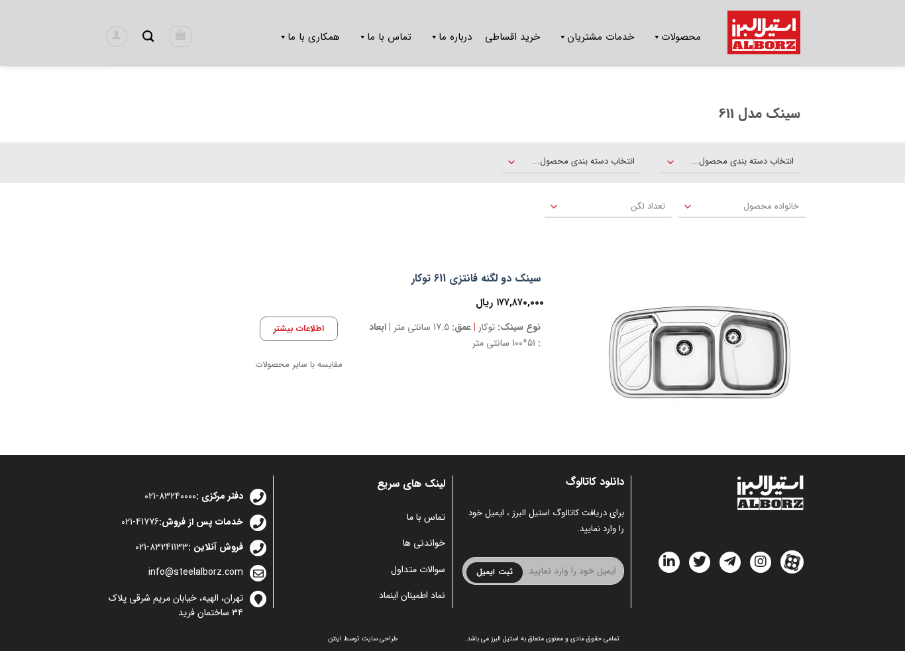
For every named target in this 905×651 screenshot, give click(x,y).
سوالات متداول (418, 569)
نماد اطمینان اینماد (412, 595)
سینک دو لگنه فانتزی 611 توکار (476, 279)
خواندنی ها (424, 543)
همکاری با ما (314, 37)
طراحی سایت (380, 639)
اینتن (335, 639)
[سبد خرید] (180, 36)
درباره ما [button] (455, 37)
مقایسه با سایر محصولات (299, 365)
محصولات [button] (681, 37)
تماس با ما (426, 517)
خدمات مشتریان (600, 37)
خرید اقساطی (512, 37)
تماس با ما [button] (389, 37)
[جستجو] (148, 36)
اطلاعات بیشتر (299, 329)
